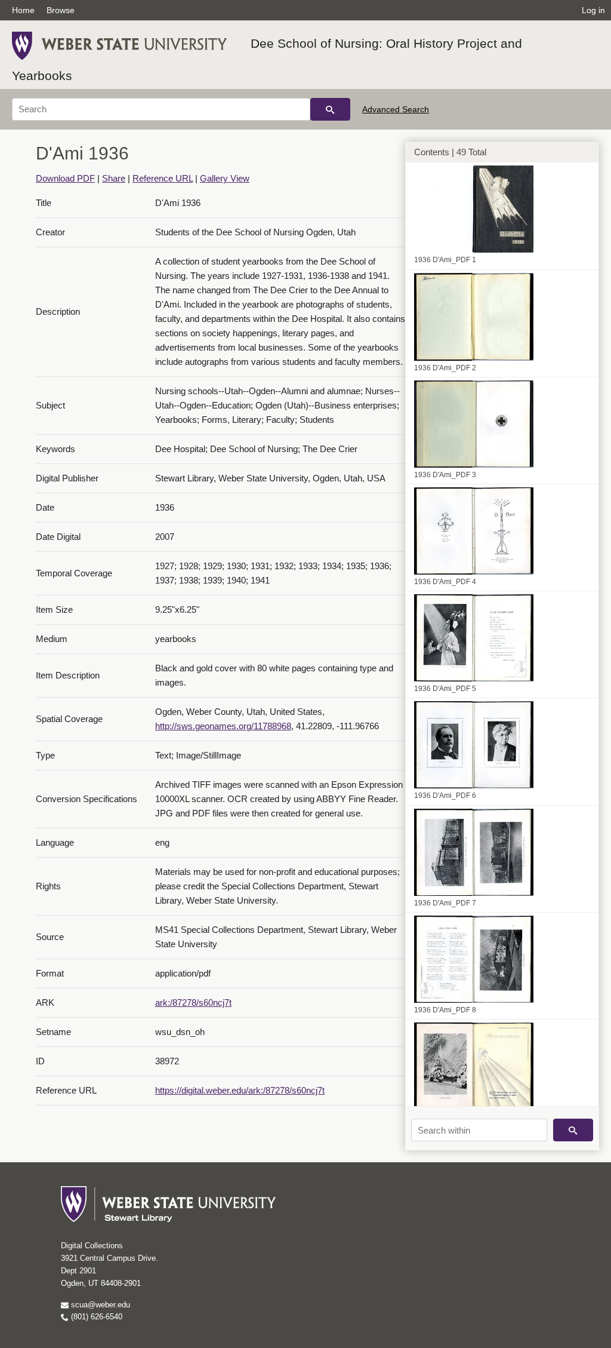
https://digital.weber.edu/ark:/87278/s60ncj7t (240, 1090)
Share (113, 178)
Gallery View (224, 178)
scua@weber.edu (99, 1304)
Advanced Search (395, 109)
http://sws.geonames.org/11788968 (223, 726)
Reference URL (162, 178)
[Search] (330, 109)
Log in (593, 10)
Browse (61, 10)
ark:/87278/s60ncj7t (193, 1002)
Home (23, 10)
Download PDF (65, 178)
